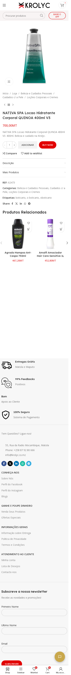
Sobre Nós (7, 478)
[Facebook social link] (12, 203)
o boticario (33, 197)
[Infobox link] (34, 365)
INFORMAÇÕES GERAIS (14, 527)
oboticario (46, 197)
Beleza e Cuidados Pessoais (36, 93)
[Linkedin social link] (21, 203)
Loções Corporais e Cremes (42, 97)
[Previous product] (5, 105)
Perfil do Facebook (11, 484)
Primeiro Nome (10, 606)
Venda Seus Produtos (13, 511)
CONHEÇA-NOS (10, 472)
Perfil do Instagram (12, 490)
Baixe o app (57, 15)
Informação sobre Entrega (16, 533)
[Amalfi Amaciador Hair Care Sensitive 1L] (50, 233)
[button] (29, 229)
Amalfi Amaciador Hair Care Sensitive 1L (50, 254)
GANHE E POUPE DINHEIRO (16, 505)
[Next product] (13, 105)
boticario (21, 197)
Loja (14, 93)
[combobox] (24, 15)
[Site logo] (34, 5)
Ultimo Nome (9, 625)
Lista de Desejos (10, 566)
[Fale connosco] (60, 657)
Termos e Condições (13, 544)
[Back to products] (9, 105)
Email (4, 643)
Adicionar (28, 144)
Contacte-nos (9, 572)
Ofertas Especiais (11, 517)
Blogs (4, 496)
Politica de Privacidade (13, 539)
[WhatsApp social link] (25, 203)
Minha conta (8, 560)
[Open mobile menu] (4, 5)
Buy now (47, 144)
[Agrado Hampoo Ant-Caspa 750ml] (18, 233)
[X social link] (16, 203)
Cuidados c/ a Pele (13, 97)
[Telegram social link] (29, 203)
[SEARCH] (41, 15)
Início (5, 93)
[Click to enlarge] (9, 81)
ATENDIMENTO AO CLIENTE (17, 554)
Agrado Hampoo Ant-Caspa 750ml (18, 254)
